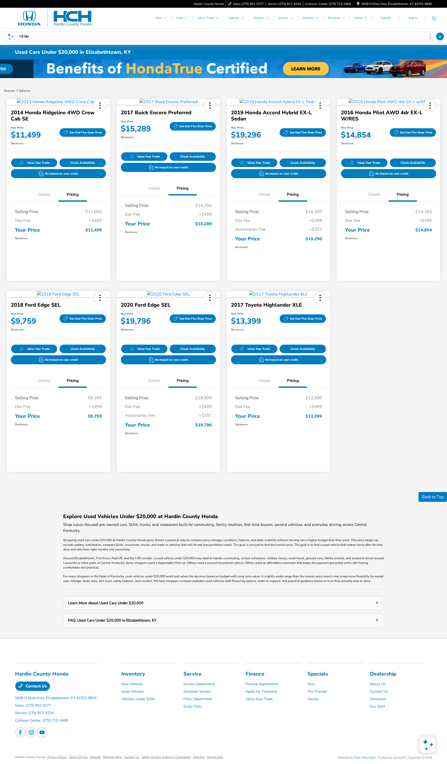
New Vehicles (132, 684)
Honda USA (215, 757)
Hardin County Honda (30, 757)
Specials (318, 673)
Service (192, 673)
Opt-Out (199, 757)
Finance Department (261, 684)
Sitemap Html (112, 757)
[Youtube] (42, 732)
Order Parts (192, 706)
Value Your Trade (38, 163)
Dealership (383, 673)
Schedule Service (197, 691)
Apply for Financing (261, 691)
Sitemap (95, 757)
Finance (254, 673)
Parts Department (197, 699)
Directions (378, 699)
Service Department (199, 684)
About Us (377, 684)
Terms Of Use (78, 757)
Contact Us (36, 686)
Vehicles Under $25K (138, 699)
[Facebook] (20, 732)
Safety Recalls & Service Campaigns (166, 757)
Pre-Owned (317, 691)
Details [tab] (44, 194)
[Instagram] (31, 732)
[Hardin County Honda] (59, 18)
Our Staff (377, 706)
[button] (99, 105)
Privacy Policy (57, 757)
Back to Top (433, 497)
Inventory (133, 673)
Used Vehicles (132, 691)
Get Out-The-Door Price (86, 132)
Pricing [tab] (73, 194)
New (311, 684)
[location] (358, 4)
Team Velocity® (365, 757)
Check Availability (82, 163)
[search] (434, 19)
